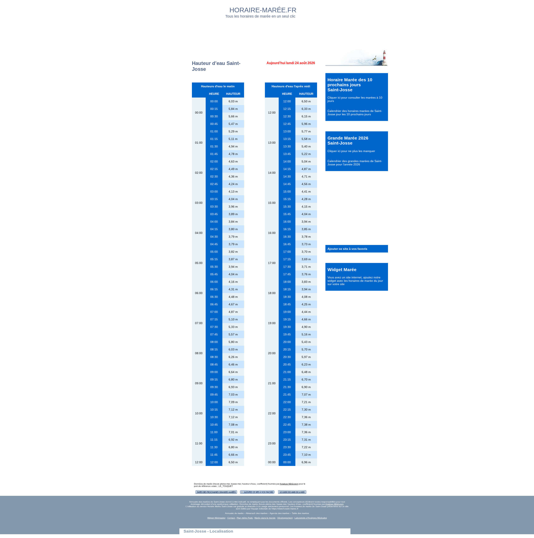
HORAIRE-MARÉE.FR (262, 10)
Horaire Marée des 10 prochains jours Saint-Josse (349, 84)
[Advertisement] (267, 32)
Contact (231, 518)
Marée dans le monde (265, 518)
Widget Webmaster (216, 518)
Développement (285, 518)
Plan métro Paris (245, 518)
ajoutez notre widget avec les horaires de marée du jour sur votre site (355, 281)
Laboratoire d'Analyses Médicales (311, 518)
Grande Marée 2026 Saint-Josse (347, 140)
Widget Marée (341, 269)
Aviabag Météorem (289, 484)
